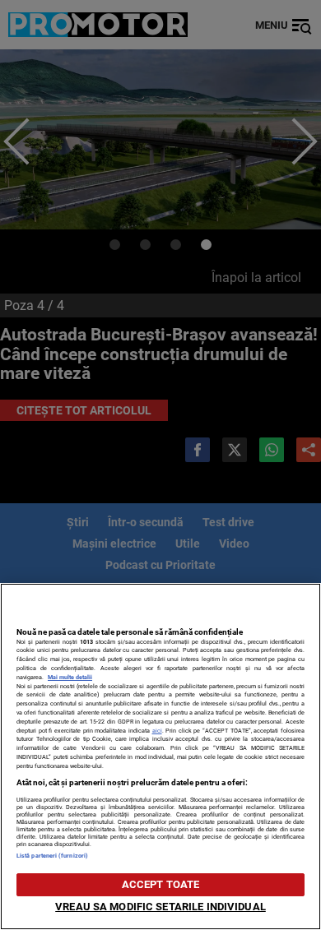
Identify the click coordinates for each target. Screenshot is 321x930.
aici (157, 730)
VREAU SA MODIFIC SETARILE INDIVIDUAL (160, 906)
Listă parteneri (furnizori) (52, 855)
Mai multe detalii (70, 677)
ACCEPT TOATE (161, 884)
